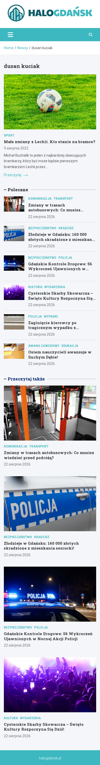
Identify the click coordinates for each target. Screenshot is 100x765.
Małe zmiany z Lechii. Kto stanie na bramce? (49, 141)
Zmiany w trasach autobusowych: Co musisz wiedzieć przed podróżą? (54, 209)
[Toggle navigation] (10, 34)
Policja (65, 257)
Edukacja (70, 346)
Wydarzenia (54, 287)
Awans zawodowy (43, 346)
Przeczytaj (13, 175)
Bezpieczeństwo (42, 228)
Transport (63, 198)
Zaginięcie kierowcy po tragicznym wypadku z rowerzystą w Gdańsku (52, 327)
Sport (9, 135)
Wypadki (51, 316)
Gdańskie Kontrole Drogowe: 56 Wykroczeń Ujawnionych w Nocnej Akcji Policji (60, 268)
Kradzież (66, 228)
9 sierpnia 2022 (16, 148)
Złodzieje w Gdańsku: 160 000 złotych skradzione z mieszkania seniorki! (62, 239)
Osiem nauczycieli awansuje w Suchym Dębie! (60, 354)
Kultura (35, 287)
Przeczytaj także (26, 379)
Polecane (18, 190)
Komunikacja (40, 198)
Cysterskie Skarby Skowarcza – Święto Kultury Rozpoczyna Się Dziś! (60, 298)
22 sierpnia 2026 (41, 217)
